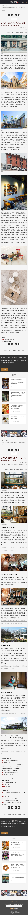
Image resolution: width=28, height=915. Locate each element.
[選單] (2, 2)
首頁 (3, 5)
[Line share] (19, 15)
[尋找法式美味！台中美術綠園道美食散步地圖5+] (14, 419)
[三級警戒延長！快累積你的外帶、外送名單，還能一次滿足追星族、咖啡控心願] (14, 409)
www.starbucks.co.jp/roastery (11, 778)
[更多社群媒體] (26, 2)
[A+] (15, 19)
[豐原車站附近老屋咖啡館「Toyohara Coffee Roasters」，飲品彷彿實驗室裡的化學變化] (14, 383)
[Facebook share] (9, 15)
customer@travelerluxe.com (14, 913)
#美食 (21, 32)
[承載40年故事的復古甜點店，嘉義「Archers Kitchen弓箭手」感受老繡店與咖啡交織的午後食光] (14, 396)
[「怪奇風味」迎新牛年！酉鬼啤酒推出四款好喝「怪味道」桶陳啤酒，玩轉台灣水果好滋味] (14, 856)
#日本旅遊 (16, 469)
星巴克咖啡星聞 (7, 341)
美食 (7, 5)
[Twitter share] (12, 15)
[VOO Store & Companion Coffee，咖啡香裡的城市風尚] (14, 878)
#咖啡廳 (8, 32)
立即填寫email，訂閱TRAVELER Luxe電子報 (14, 904)
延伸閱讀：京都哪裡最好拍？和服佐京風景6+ (13, 713)
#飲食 (26, 32)
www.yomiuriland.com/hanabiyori (12, 788)
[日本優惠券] (14, 433)
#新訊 (13, 32)
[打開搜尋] (23, 2)
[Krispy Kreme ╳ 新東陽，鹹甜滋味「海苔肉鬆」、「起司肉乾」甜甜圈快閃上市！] (14, 868)
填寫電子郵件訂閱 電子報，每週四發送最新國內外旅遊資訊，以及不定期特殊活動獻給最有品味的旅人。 (13, 360)
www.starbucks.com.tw (9, 339)
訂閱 (5, 369)
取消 (16, 908)
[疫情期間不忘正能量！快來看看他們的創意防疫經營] (14, 845)
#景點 (17, 32)
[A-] (12, 19)
